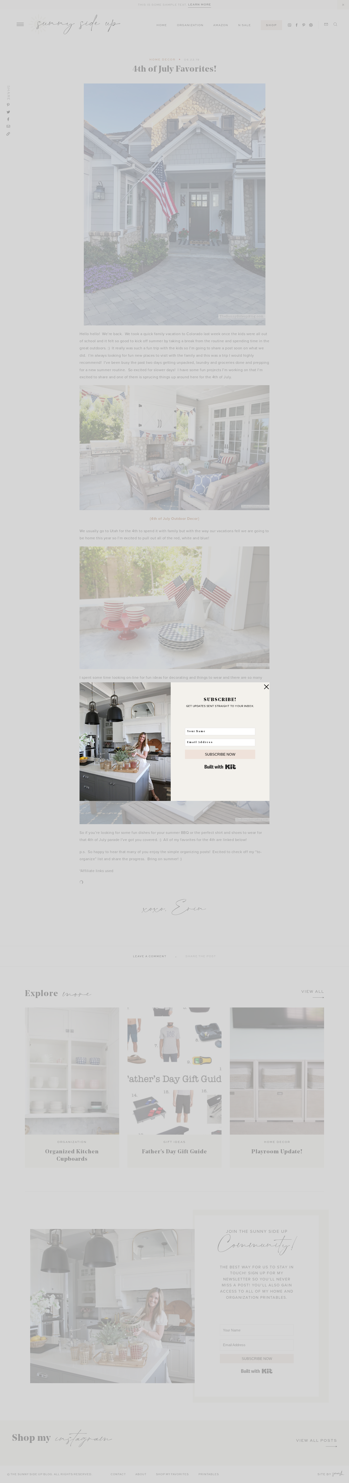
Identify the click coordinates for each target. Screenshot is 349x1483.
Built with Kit (220, 766)
